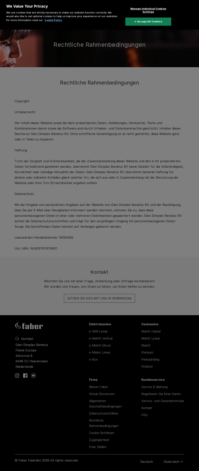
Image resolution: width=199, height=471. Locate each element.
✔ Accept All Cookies (148, 21)
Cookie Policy (53, 20)
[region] (99, 15)
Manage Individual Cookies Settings (148, 10)
